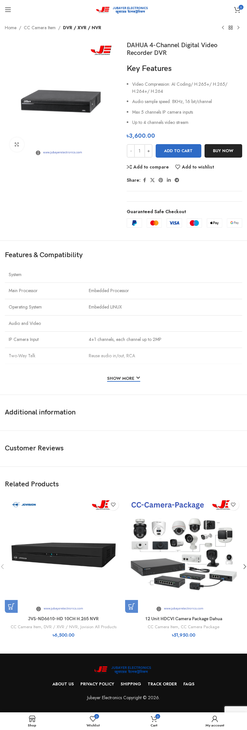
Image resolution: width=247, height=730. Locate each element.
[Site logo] (123, 9)
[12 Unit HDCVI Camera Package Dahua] (183, 554)
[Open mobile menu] (8, 9)
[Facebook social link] (144, 180)
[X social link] (152, 180)
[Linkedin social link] (169, 180)
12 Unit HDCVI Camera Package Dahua (183, 618)
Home (10, 27)
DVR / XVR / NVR (82, 27)
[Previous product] (223, 28)
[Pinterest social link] (161, 180)
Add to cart (178, 151)
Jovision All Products (98, 627)
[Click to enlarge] (17, 144)
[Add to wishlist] (113, 504)
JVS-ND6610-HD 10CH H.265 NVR (63, 618)
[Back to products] (230, 28)
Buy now (223, 151)
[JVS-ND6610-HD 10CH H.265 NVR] (63, 554)
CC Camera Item (40, 27)
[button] (11, 606)
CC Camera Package (200, 627)
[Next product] (238, 28)
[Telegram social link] (177, 180)
